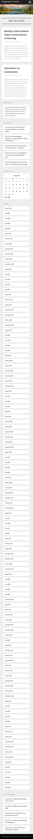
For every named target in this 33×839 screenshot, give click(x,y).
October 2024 (8, 320)
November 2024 (9, 315)
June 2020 (7, 584)
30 (9, 194)
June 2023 (7, 401)
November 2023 (9, 376)
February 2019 (8, 615)
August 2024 (8, 330)
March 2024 (8, 355)
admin (19, 41)
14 (27, 184)
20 (23, 188)
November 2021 (9, 498)
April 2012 (7, 782)
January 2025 (8, 305)
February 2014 (8, 670)
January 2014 (8, 675)
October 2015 (8, 655)
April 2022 (7, 472)
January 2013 (8, 737)
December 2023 (9, 371)
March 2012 (8, 787)
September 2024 (9, 325)
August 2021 (8, 513)
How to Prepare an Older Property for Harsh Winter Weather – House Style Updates (15, 129)
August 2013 (8, 701)
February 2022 (8, 482)
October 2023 (8, 381)
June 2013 (7, 711)
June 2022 (7, 462)
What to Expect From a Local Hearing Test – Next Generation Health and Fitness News (16, 155)
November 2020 (9, 559)
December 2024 (9, 310)
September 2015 (9, 660)
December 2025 (9, 249)
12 (20, 184)
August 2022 (8, 452)
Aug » (9, 197)
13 (23, 184)
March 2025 (8, 294)
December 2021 (9, 493)
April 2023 (7, 411)
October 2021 (8, 503)
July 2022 (7, 457)
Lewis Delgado (9, 813)
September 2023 (9, 386)
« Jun (5, 197)
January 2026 (8, 244)
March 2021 (8, 538)
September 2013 (9, 696)
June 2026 (7, 218)
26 (20, 191)
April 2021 (7, 533)
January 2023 (8, 427)
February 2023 (8, 421)
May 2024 (7, 345)
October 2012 (8, 752)
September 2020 (9, 569)
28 (27, 191)
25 (16, 191)
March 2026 (8, 233)
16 (9, 188)
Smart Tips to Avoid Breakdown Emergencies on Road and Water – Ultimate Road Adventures (16, 138)
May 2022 (7, 467)
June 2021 (7, 523)
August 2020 (8, 574)
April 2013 (7, 721)
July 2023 (7, 396)
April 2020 (7, 594)
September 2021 (9, 508)
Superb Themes (27, 836)
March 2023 (8, 416)
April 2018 (7, 640)
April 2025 (7, 289)
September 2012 (9, 757)
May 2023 (7, 406)
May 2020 (7, 589)
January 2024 (8, 366)
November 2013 (9, 686)
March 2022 (8, 477)
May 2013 (7, 716)
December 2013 (9, 681)
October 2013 (8, 691)
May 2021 (7, 528)
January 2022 (8, 487)
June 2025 (7, 279)
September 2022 (9, 447)
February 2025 (8, 299)
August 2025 (8, 269)
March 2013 (8, 726)
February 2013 (8, 731)
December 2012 (9, 742)
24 (13, 191)
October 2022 (8, 442)
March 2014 (8, 665)
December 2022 (9, 432)
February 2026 (8, 239)
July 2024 (7, 335)
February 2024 (8, 360)
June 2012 (7, 772)
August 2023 (8, 391)
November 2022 (9, 437)
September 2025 (9, 264)
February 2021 (8, 543)
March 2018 (8, 645)
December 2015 (9, 650)
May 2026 (7, 223)
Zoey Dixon (8, 806)
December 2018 (9, 625)
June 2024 (7, 340)
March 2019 (8, 609)
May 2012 (7, 777)
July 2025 (7, 274)
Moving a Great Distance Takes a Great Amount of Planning (16, 35)
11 (16, 184)
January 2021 (8, 548)
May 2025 (7, 284)
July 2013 (7, 706)
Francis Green (8, 799)
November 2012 (9, 747)
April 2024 (7, 350)
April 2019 (7, 604)
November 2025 (9, 254)
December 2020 (9, 554)
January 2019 (8, 620)
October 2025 (8, 259)
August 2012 (8, 762)
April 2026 (7, 228)
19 (20, 188)
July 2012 (7, 767)
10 (13, 184)
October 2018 (8, 635)
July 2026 (7, 213)
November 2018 (9, 630)
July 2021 (7, 518)
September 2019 (9, 599)
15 (6, 188)
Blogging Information (10, 1)
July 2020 (7, 579)
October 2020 (8, 564)
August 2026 (8, 208)
